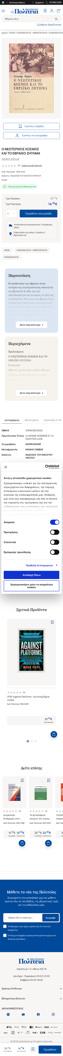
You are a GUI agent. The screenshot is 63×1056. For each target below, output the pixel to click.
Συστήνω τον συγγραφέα (34, 135)
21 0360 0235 (55, 2)
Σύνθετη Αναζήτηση (49, 24)
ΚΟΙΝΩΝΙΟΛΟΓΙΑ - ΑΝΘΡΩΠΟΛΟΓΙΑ (32, 32)
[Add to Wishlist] (33, 1050)
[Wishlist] (45, 11)
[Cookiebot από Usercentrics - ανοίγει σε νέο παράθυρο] (45, 467)
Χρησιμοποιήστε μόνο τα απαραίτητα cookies (31, 585)
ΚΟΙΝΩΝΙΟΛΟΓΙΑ (11, 257)
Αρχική (5, 32)
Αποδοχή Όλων (32, 575)
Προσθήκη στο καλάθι (38, 213)
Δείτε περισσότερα (31, 325)
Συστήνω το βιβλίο (34, 126)
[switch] (54, 532)
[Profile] (51, 11)
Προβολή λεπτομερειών (39, 565)
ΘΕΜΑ (12, 32)
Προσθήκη (50, 1049)
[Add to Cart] (54, 734)
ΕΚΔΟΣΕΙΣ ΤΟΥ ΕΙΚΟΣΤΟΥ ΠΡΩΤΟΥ (25, 175)
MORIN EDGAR (10, 159)
